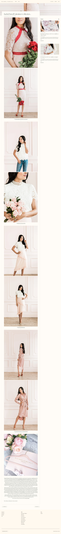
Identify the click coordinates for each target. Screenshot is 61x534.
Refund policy (23, 521)
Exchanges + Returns (24, 513)
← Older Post (4, 506)
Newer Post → (37, 506)
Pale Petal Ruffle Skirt (21, 327)
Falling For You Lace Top (21, 223)
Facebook (2, 513)
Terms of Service (23, 517)
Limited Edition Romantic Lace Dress (24, 479)
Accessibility (22, 524)
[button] (19, 1)
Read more (42, 40)
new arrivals (27, 498)
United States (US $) (4, 531)
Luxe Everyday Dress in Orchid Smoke (21, 431)
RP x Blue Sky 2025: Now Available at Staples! (49, 57)
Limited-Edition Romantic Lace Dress (21, 119)
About (41, 513)
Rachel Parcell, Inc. (56, 531)
